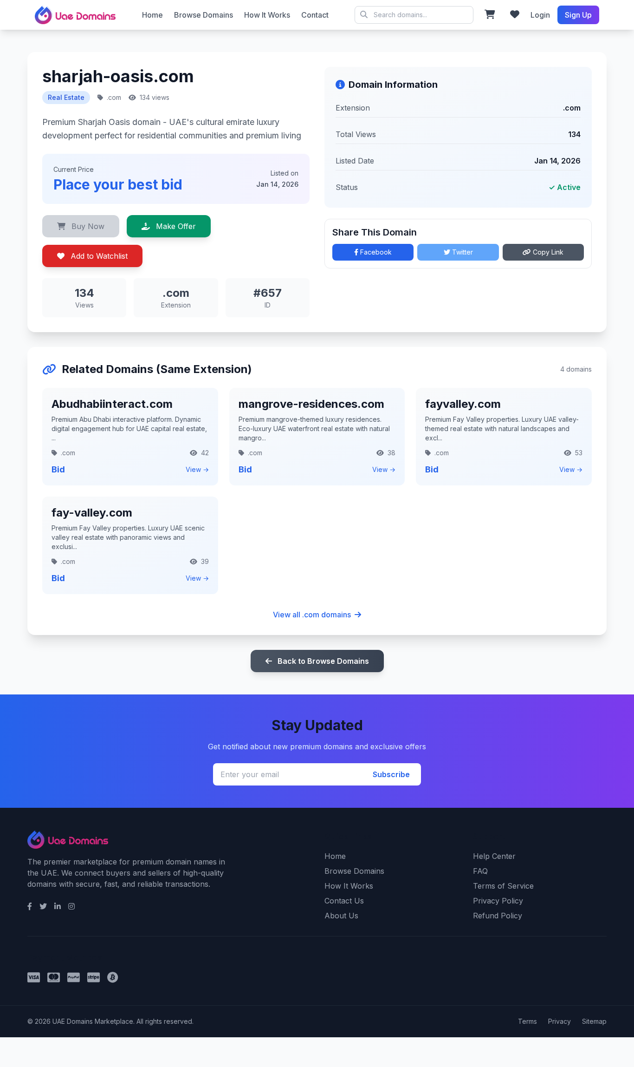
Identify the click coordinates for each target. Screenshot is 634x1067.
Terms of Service (503, 885)
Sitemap (594, 1021)
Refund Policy (497, 915)
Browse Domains (203, 15)
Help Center (494, 856)
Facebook (375, 252)
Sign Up (578, 15)
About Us (341, 915)
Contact (315, 15)
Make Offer (175, 226)
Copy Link (547, 252)
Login (540, 15)
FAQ (480, 871)
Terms (527, 1021)
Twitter (461, 252)
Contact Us (344, 900)
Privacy (559, 1021)
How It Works (267, 15)
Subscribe (391, 774)
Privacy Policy (498, 900)
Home (152, 15)
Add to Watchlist (98, 256)
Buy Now (86, 226)
